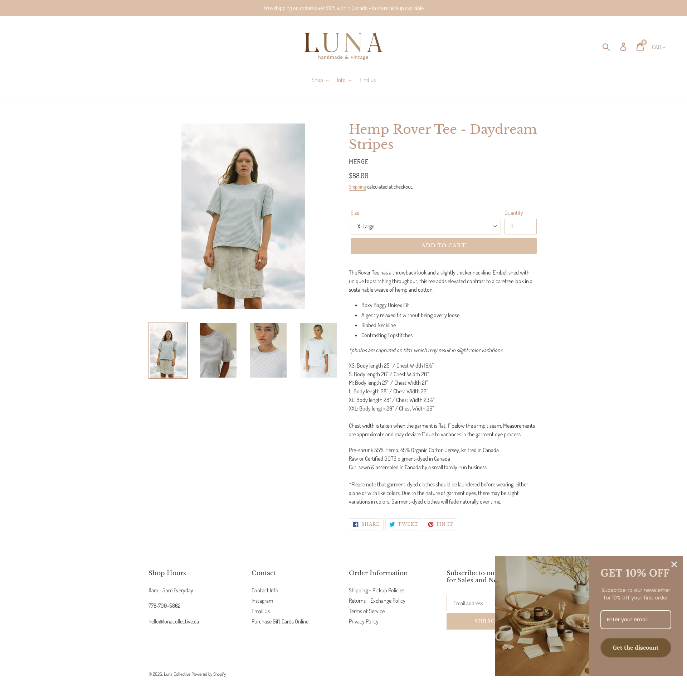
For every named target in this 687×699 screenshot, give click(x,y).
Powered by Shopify (208, 674)
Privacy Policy (364, 621)
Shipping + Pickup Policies (376, 590)
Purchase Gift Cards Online (280, 621)
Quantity (514, 212)
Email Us (261, 611)
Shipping (357, 186)
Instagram (262, 600)
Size (355, 212)
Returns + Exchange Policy (377, 600)
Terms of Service (367, 611)
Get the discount (636, 647)
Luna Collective (177, 674)
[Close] (674, 564)
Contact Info (265, 590)
